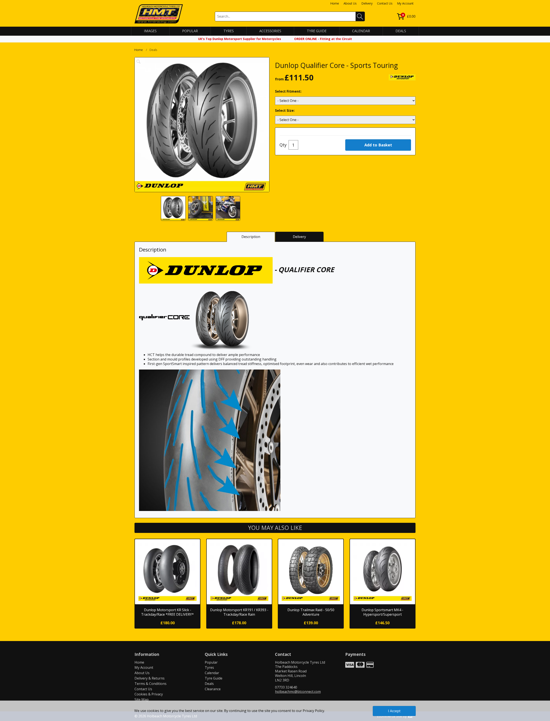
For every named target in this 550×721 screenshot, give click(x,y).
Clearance (213, 689)
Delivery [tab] (299, 236)
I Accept (394, 711)
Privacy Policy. (314, 710)
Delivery (367, 3)
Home (334, 3)
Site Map (141, 699)
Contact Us (385, 3)
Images (150, 31)
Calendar (212, 672)
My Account (405, 3)
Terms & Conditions (150, 683)
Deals (209, 683)
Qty (283, 145)
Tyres (209, 667)
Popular (211, 662)
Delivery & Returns (149, 678)
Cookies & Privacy (148, 694)
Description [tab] (250, 236)
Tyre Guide (213, 678)
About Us (350, 3)
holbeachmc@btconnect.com (298, 691)
